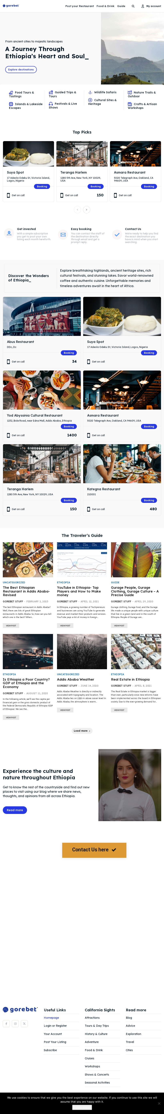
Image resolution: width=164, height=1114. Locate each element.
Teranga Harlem (73, 172)
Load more (81, 730)
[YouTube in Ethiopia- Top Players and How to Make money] (82, 559)
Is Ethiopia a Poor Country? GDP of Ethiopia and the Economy (26, 683)
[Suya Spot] (28, 154)
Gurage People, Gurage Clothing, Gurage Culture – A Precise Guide (135, 591)
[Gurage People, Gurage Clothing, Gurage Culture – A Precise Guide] (136, 559)
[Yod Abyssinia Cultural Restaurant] (42, 390)
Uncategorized (14, 582)
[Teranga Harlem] (81, 154)
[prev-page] (77, 209)
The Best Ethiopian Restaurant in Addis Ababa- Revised (26, 591)
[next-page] (86, 209)
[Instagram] (15, 1023)
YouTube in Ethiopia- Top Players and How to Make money (79, 591)
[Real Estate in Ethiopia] (136, 651)
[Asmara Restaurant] (135, 154)
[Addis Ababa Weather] (82, 651)
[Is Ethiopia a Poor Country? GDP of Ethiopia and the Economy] (28, 651)
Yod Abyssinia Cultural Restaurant (35, 415)
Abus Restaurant (20, 342)
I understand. (82, 1107)
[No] (159, 1103)
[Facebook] (6, 1023)
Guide (115, 582)
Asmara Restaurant (130, 172)
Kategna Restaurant (103, 489)
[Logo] (11, 6)
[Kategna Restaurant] (122, 463)
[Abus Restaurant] (42, 316)
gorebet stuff (13, 601)
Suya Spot (15, 172)
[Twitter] (24, 1023)
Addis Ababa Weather (75, 679)
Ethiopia (63, 582)
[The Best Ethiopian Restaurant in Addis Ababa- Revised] (28, 559)
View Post (11, 625)
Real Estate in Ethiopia (130, 679)
